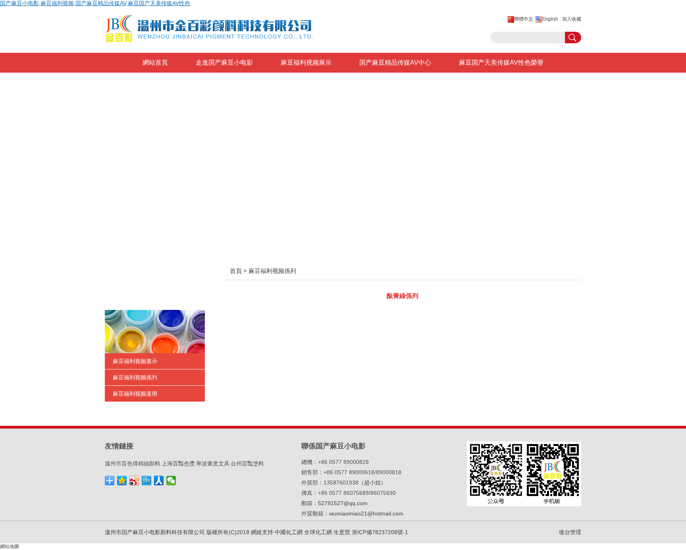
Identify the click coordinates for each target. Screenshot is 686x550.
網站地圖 (9, 546)
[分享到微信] (171, 480)
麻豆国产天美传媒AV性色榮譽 (501, 62)
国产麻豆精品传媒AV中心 (395, 62)
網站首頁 (155, 62)
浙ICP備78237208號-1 (380, 532)
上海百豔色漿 (178, 463)
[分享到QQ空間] (122, 480)
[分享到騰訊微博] (147, 480)
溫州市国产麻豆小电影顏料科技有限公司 (155, 532)
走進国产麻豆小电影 (224, 62)
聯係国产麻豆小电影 (277, 82)
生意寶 (341, 532)
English (550, 19)
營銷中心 (155, 82)
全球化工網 (318, 532)
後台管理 (570, 532)
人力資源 (208, 82)
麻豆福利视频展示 (306, 62)
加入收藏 (571, 19)
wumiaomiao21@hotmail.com (366, 513)
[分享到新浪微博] (134, 480)
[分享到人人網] (159, 480)
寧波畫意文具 (212, 463)
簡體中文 (523, 19)
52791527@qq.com (343, 503)
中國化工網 (289, 532)
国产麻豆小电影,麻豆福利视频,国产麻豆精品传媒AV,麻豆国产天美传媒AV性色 (95, 3)
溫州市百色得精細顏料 (132, 463)
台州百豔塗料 (247, 463)
